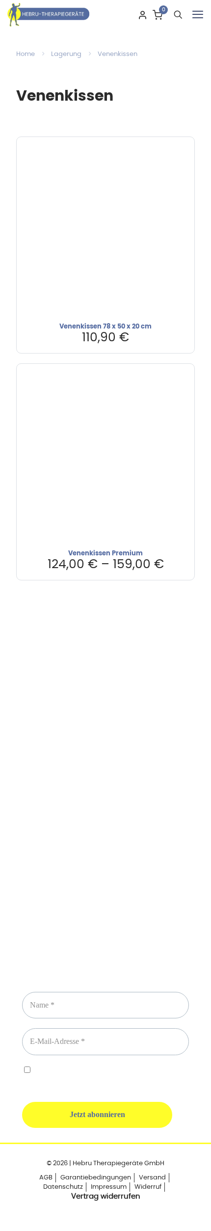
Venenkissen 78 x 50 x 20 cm (105, 327)
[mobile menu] (197, 14)
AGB (46, 1178)
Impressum (109, 1187)
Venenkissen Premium (105, 553)
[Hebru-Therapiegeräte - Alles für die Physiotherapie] (48, 14)
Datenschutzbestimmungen (118, 1071)
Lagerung (66, 54)
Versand (152, 1178)
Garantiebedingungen (95, 1178)
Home (25, 54)
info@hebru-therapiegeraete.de (105, 813)
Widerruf (147, 1187)
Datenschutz (63, 1187)
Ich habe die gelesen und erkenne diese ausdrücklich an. (105, 1075)
